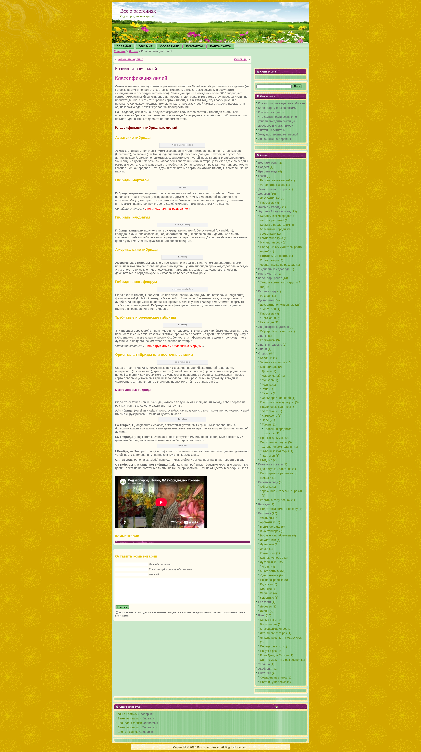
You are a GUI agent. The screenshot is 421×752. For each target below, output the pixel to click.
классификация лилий (145, 542)
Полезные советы (270, 464)
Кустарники (266, 300)
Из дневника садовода (274, 269)
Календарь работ (270, 278)
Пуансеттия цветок (271, 112)
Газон (262, 176)
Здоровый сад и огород (274, 211)
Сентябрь (240, 59)
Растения (264, 513)
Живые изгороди (269, 207)
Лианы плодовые (270, 344)
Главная (119, 51)
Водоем (263, 167)
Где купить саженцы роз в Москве (281, 103)
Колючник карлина (130, 59)
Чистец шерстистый (271, 130)
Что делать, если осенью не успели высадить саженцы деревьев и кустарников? (277, 121)
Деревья (264, 193)
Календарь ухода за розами (277, 107)
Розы (261, 615)
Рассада (264, 504)
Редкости (264, 602)
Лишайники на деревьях (275, 139)
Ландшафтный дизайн (273, 326)
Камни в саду (267, 291)
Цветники (264, 673)
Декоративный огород (273, 189)
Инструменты (267, 273)
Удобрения (265, 668)
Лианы (262, 335)
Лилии (133, 51)
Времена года (267, 171)
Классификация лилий (136, 68)
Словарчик (145, 714)
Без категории (268, 162)
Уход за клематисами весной (278, 134)
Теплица (264, 664)
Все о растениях (138, 10)
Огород (263, 353)
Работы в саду (268, 482)
